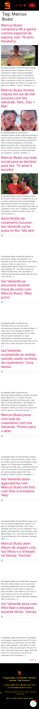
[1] (33, 705)
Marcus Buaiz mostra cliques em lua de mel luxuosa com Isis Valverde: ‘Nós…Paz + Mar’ (18, 98)
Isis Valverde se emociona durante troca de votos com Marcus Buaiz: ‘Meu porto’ (16, 289)
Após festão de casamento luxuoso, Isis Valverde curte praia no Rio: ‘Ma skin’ (18, 224)
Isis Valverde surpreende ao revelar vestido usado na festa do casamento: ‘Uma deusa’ (19, 358)
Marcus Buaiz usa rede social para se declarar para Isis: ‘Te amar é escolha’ (19, 163)
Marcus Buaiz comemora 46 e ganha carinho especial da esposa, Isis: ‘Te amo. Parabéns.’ (18, 33)
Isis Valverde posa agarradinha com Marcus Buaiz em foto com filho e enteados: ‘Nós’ (18, 487)
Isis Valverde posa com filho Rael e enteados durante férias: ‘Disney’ (19, 608)
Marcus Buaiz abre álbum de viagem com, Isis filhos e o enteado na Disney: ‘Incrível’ (19, 549)
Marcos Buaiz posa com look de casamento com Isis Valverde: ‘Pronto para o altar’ (18, 423)
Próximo (33, 660)
